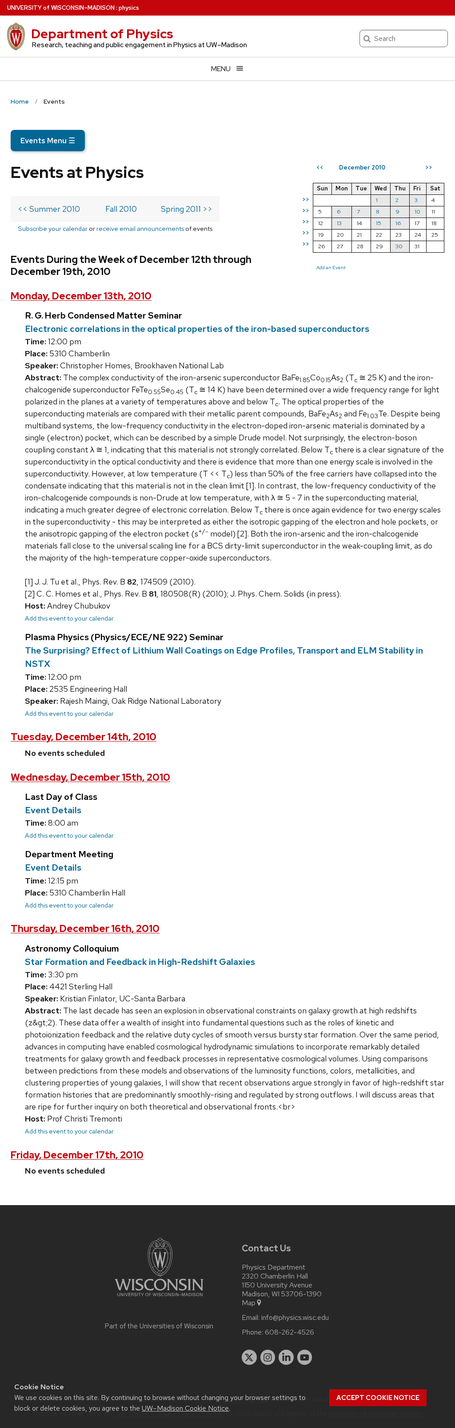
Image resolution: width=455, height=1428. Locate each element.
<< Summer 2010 (49, 209)
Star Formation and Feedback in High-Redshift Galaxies (140, 962)
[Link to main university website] (159, 1298)
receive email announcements (140, 228)
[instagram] (267, 1357)
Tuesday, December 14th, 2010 (83, 736)
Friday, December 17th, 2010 (77, 1155)
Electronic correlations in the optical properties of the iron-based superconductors (197, 329)
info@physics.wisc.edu (295, 1317)
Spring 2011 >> (186, 209)
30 (399, 246)
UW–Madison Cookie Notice (185, 1408)
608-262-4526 (289, 1332)
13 (339, 223)
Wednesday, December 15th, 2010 (90, 777)
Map (248, 1303)
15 (379, 223)
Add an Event (331, 267)
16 (398, 223)
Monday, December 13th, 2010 (81, 296)
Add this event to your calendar (69, 618)
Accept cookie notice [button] (377, 1397)
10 (417, 211)
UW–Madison (61, 8)
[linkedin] (286, 1357)
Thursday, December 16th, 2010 (85, 928)
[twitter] (249, 1357)
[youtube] (304, 1357)
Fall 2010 (121, 209)
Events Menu (47, 140)
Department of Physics (102, 33)
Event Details (53, 810)
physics (129, 8)
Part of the (159, 1326)
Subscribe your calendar (53, 228)
